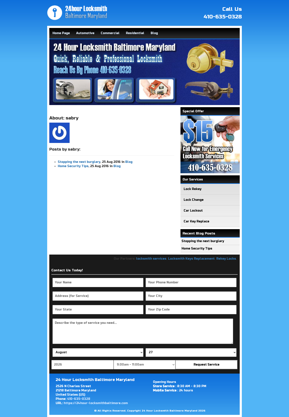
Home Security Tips (73, 166)
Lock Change (194, 200)
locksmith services (142, 258)
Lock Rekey (192, 189)
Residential (135, 33)
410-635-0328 (223, 17)
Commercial (110, 33)
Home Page (61, 33)
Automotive (85, 33)
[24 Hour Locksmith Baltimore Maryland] (77, 12)
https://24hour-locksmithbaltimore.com (96, 403)
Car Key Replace (196, 221)
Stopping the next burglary (79, 162)
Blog (154, 33)
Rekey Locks (217, 258)
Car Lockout (193, 210)
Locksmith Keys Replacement (182, 258)
